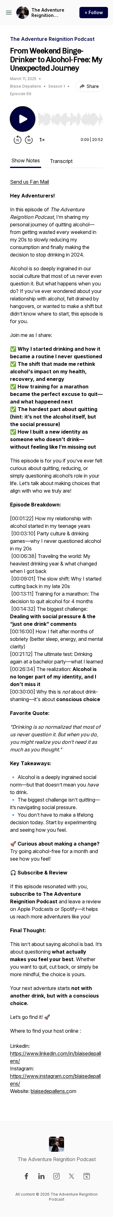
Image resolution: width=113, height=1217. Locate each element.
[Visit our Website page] (86, 1176)
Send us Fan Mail (29, 182)
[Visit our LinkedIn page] (41, 1176)
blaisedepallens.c (50, 1091)
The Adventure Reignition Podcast (47, 12)
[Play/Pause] (22, 119)
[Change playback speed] (42, 139)
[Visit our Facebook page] (26, 1176)
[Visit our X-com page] (71, 1176)
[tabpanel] (56, 639)
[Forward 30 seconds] (28, 139)
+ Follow (93, 12)
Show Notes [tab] (25, 160)
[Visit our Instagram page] (56, 1176)
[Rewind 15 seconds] (17, 139)
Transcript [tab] (61, 161)
